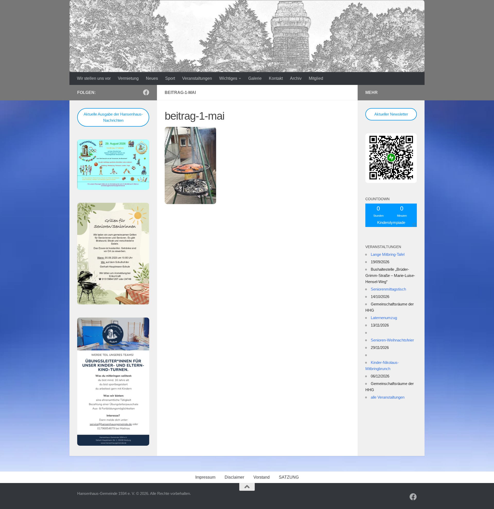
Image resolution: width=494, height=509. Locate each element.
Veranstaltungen (197, 78)
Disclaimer (234, 477)
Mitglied (316, 78)
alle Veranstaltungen (387, 397)
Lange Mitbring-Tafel (387, 254)
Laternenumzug (384, 317)
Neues (152, 78)
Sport (170, 78)
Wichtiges (228, 78)
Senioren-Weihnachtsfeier (392, 340)
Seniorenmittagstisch (388, 289)
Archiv (296, 78)
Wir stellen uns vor (94, 78)
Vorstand (261, 477)
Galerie (255, 78)
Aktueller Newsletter (391, 114)
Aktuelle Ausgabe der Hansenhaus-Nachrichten (113, 117)
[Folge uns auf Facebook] (146, 92)
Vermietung (128, 78)
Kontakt (276, 78)
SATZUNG (289, 477)
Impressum (205, 477)
